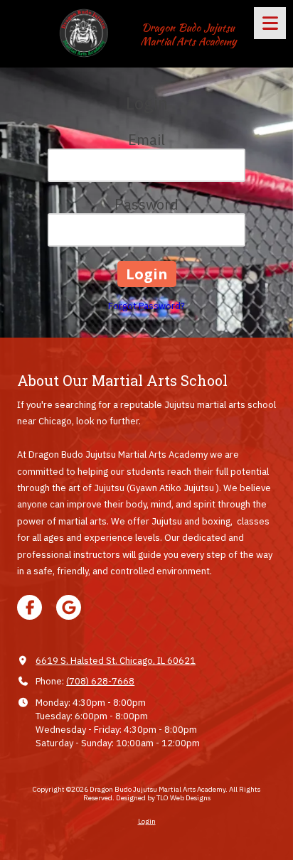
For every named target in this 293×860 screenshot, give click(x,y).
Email (146, 139)
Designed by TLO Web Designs (163, 797)
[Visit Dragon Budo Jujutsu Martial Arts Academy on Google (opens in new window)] (68, 607)
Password (146, 204)
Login (147, 821)
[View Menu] (270, 23)
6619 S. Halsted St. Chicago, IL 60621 (116, 661)
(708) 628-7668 (100, 681)
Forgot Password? (146, 306)
